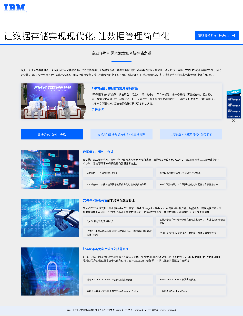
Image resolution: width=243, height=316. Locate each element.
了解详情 (98, 109)
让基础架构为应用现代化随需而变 (191, 134)
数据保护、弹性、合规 (52, 134)
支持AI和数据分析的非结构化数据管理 (121, 134)
